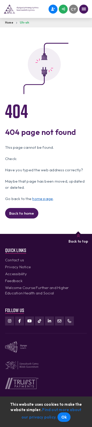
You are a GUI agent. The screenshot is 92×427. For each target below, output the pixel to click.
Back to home (21, 213)
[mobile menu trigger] (83, 9)
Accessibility (16, 273)
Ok (64, 417)
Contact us (14, 259)
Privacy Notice (18, 266)
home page (42, 198)
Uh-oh (24, 22)
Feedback (13, 280)
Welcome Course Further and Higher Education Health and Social (37, 290)
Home (9, 22)
